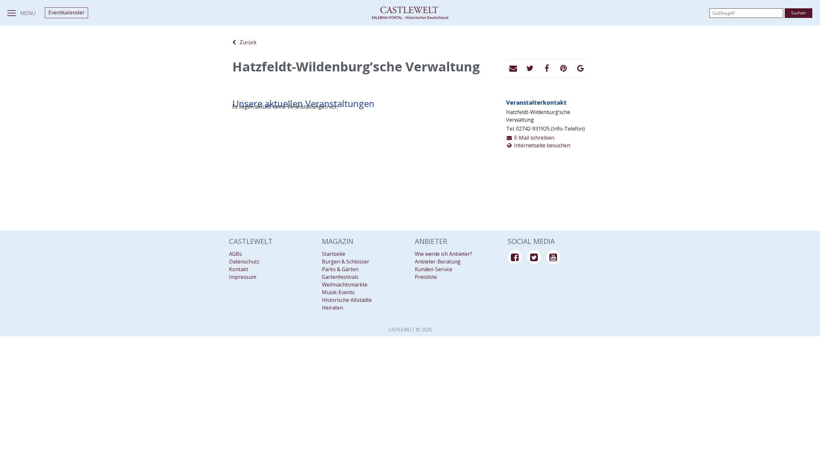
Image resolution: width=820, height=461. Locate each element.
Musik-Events (338, 292)
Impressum (242, 276)
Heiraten (332, 307)
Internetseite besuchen (541, 145)
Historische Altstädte (347, 299)
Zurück (246, 42)
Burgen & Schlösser (345, 261)
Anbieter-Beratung (438, 261)
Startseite (333, 253)
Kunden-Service (433, 269)
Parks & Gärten (340, 269)
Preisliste (426, 276)
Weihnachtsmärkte (344, 284)
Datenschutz (244, 261)
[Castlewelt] (410, 12)
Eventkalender (66, 12)
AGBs (235, 253)
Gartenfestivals (340, 276)
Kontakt (238, 269)
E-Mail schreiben (533, 137)
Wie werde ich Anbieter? (443, 253)
